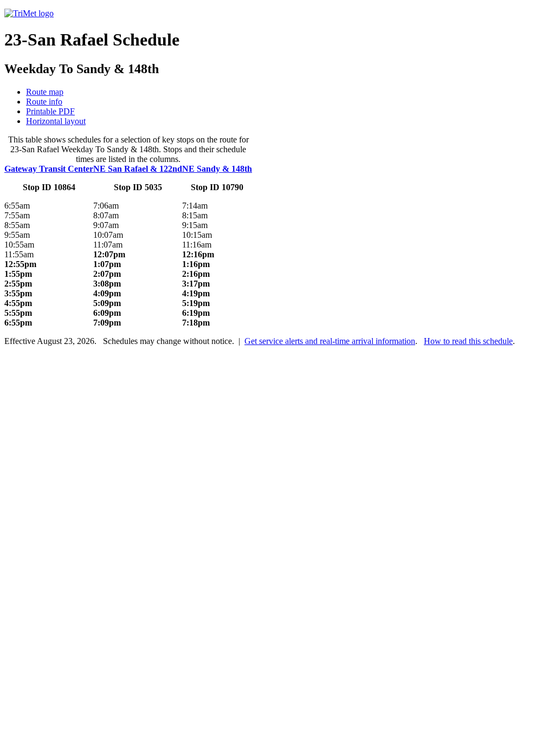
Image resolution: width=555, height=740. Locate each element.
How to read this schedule (468, 341)
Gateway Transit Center (48, 168)
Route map (44, 91)
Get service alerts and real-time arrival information (329, 341)
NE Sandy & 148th (217, 168)
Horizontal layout (56, 121)
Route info (44, 101)
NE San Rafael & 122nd (137, 168)
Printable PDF (50, 111)
